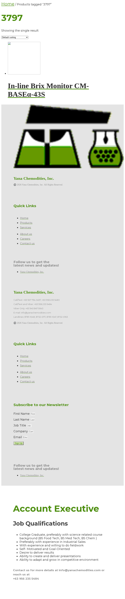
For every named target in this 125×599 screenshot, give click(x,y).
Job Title (20, 425)
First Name (22, 414)
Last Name (22, 419)
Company (21, 431)
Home (7, 4)
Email (18, 437)
